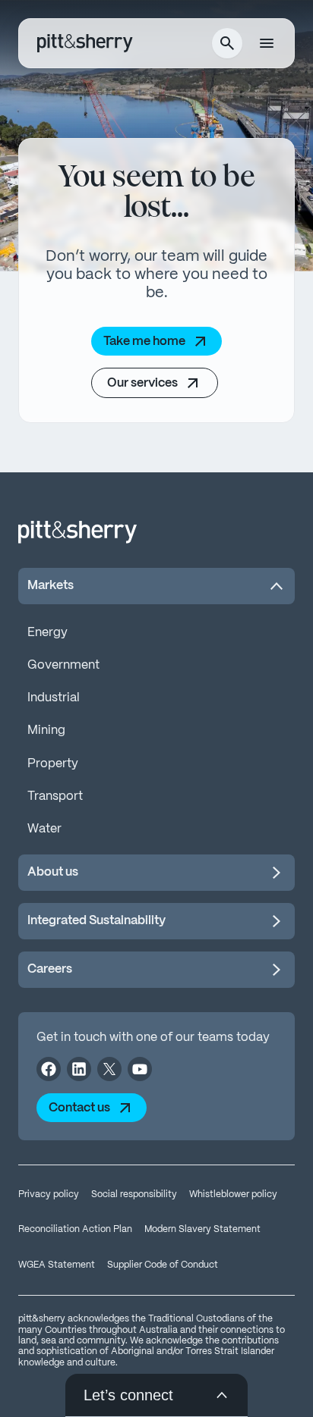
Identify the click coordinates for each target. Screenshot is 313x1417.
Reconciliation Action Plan (75, 1229)
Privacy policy (48, 1194)
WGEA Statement (56, 1265)
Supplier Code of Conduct (162, 1265)
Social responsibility (134, 1194)
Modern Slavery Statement (202, 1229)
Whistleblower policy (233, 1194)
